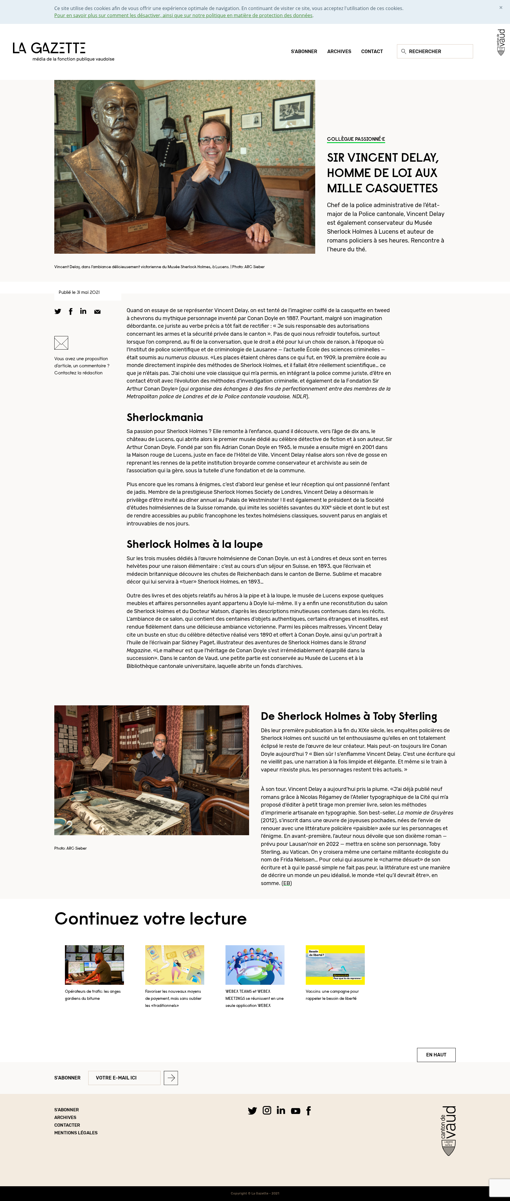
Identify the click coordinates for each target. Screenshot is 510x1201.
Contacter (67, 1125)
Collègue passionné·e (356, 139)
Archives (65, 1117)
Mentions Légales (76, 1133)
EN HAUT (436, 1055)
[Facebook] (308, 1110)
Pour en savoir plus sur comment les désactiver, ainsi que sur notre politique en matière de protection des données (183, 15)
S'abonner (67, 1078)
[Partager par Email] (97, 311)
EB (286, 883)
